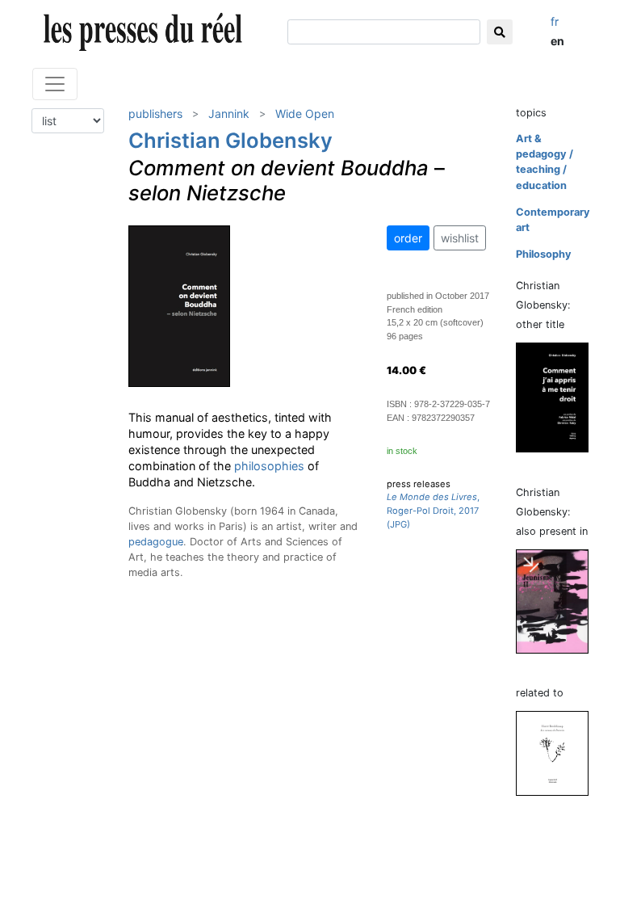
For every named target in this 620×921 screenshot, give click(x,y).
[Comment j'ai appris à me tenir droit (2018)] (558, 397)
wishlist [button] (460, 238)
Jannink (228, 113)
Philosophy (544, 254)
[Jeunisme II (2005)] (558, 601)
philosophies (269, 466)
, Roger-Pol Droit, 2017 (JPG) (433, 510)
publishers (155, 113)
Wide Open (304, 113)
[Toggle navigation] (55, 84)
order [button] (408, 238)
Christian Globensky (230, 140)
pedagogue (155, 542)
